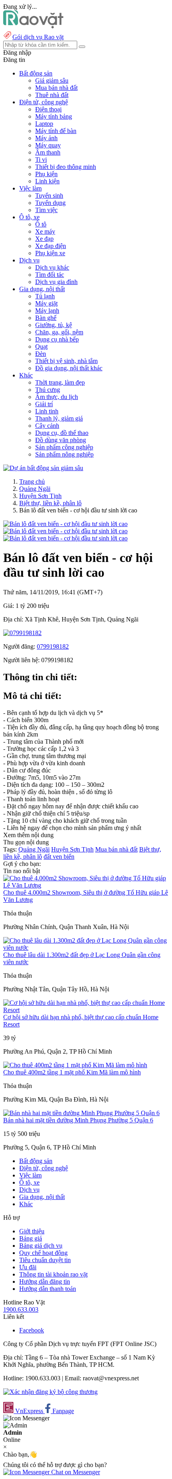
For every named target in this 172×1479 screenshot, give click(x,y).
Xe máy (45, 231)
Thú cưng (47, 389)
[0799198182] (22, 632)
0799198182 (53, 646)
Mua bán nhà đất (56, 87)
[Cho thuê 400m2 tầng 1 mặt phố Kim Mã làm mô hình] (75, 1065)
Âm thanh (47, 152)
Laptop (44, 123)
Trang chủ (32, 481)
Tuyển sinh (49, 195)
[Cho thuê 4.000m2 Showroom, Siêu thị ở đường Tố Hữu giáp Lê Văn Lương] (86, 885)
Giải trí (44, 404)
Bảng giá (30, 1238)
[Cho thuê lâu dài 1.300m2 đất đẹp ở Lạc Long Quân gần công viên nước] (86, 947)
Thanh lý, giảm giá (59, 418)
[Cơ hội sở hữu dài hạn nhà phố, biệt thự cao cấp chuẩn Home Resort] (86, 1010)
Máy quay (48, 145)
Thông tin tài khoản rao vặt (53, 1274)
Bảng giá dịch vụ (40, 1245)
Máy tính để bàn (55, 130)
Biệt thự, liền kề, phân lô (50, 503)
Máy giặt (46, 303)
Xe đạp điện (50, 245)
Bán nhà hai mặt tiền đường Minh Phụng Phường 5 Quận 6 (78, 1120)
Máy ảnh (46, 138)
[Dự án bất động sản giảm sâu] (43, 468)
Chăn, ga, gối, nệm (59, 332)
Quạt (41, 346)
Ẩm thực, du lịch (56, 396)
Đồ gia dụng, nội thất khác (68, 368)
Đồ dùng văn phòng (60, 440)
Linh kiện (47, 181)
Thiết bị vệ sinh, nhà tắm (66, 360)
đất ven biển (59, 856)
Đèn (40, 353)
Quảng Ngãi (34, 488)
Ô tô (40, 224)
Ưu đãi (27, 1267)
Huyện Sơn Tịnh (40, 495)
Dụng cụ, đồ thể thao (61, 432)
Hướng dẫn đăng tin (44, 1281)
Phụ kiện (46, 174)
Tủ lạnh (45, 296)
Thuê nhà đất (51, 94)
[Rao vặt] (33, 26)
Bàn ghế (45, 317)
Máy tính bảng (53, 116)
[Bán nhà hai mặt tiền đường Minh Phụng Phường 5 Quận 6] (81, 1113)
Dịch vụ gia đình (56, 281)
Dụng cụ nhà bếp (57, 339)
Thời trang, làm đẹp (60, 382)
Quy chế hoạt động (43, 1252)
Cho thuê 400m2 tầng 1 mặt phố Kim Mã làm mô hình (72, 1072)
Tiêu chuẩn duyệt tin (45, 1260)
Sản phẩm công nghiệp (64, 447)
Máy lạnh (47, 310)
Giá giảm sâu (51, 80)
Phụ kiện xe (50, 253)
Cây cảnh (47, 425)
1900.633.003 (20, 1309)
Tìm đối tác (49, 274)
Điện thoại (48, 109)
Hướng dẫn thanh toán (47, 1288)
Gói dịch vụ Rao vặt (38, 37)
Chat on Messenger (75, 1472)
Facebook (31, 1330)
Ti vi (41, 159)
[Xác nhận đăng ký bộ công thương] (50, 1391)
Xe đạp (44, 238)
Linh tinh (46, 411)
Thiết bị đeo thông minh (65, 166)
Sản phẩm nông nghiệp (64, 454)
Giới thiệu (31, 1231)
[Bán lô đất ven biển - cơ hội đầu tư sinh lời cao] (65, 523)
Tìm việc (46, 209)
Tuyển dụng (50, 202)
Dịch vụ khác (52, 267)
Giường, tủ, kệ (53, 325)
